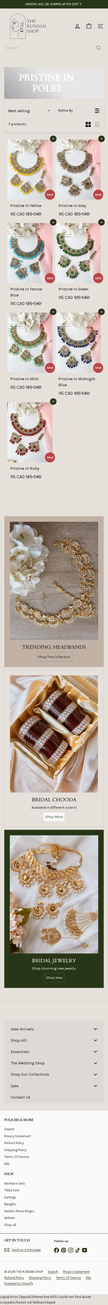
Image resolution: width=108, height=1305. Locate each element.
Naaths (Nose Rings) (19, 1211)
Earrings (10, 1197)
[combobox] (54, 48)
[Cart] (89, 26)
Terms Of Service (16, 1157)
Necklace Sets (14, 1183)
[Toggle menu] (95, 1029)
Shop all (10, 1225)
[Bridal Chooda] (54, 734)
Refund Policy (14, 1143)
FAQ (7, 1164)
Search (9, 1129)
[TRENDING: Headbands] (54, 581)
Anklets (9, 1218)
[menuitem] (54, 1029)
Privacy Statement (17, 1136)
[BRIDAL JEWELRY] (54, 894)
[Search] (99, 48)
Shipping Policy (15, 1150)
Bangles (10, 1204)
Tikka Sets (12, 1190)
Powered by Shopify (18, 1283)
